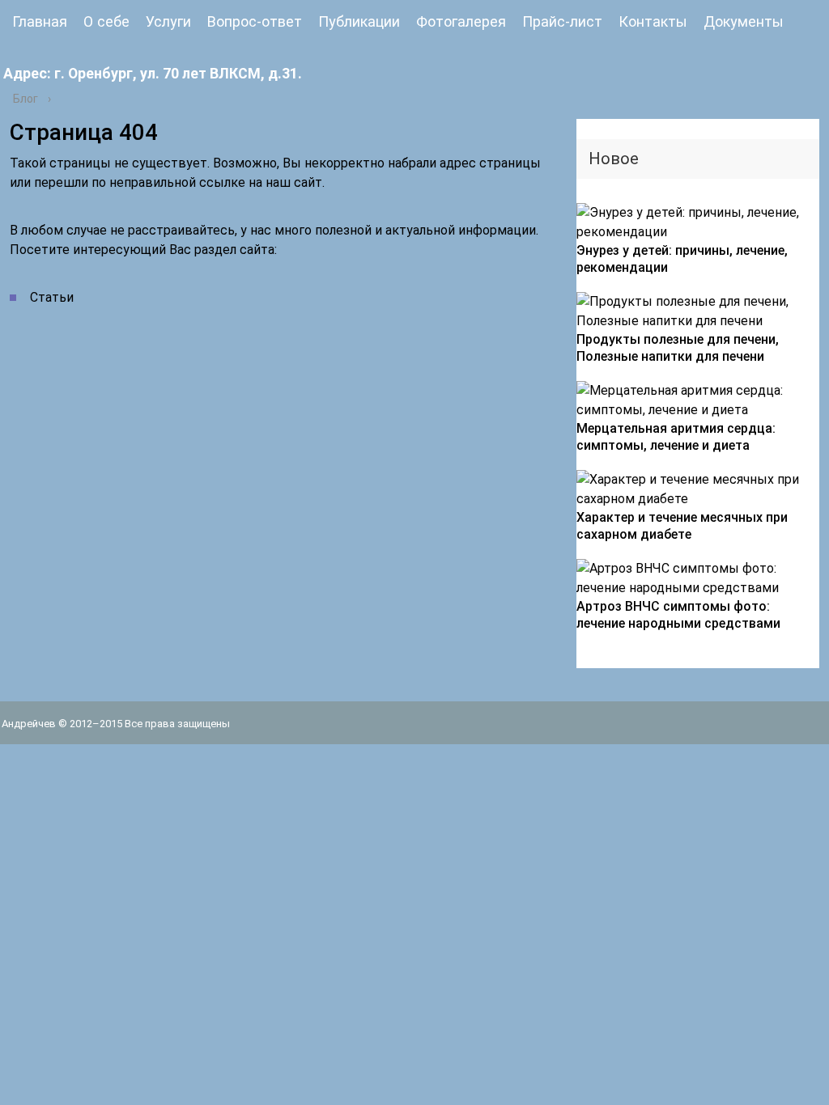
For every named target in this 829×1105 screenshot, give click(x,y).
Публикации (359, 21)
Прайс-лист (562, 21)
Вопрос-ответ (254, 21)
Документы (744, 21)
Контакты (653, 21)
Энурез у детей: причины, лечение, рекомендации (682, 259)
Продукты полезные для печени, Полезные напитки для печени (677, 348)
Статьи (52, 297)
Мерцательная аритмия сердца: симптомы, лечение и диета (676, 437)
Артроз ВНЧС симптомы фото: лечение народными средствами (678, 615)
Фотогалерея (461, 21)
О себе (106, 21)
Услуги (168, 21)
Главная (39, 21)
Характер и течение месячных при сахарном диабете (682, 526)
